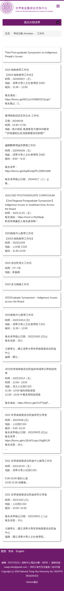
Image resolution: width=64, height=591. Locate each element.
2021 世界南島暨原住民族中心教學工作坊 (28, 460)
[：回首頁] (32, 7)
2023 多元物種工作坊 (17, 284)
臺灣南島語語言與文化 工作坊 (22, 115)
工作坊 (40, 33)
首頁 (7, 33)
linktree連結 (32, 582)
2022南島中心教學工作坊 (19, 314)
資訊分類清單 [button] (32, 22)
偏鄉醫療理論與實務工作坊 (20, 145)
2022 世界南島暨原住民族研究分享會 (26, 414)
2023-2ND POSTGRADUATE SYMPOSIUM (30, 195)
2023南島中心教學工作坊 (19, 233)
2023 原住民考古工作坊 (18, 262)
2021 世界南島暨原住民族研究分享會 (26, 494)
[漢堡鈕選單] (58, 6)
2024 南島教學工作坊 (17, 69)
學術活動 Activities (23, 33)
